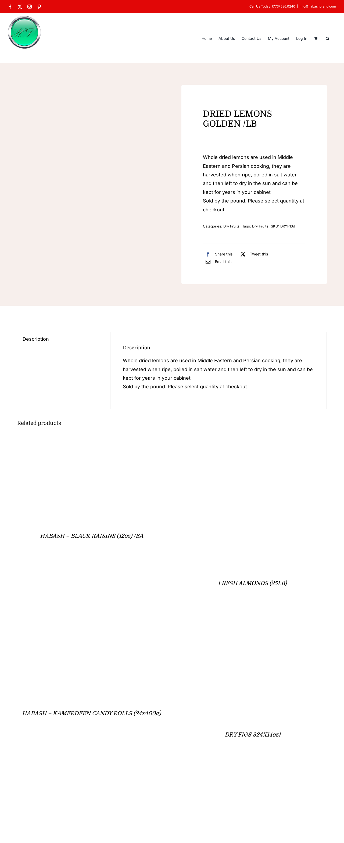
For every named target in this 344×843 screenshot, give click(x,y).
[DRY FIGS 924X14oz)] (235, 620)
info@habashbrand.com (318, 6)
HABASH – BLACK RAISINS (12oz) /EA (91, 536)
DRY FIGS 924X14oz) (252, 734)
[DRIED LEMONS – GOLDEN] (57, 115)
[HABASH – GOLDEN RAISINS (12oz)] (84, 771)
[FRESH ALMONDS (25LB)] (245, 441)
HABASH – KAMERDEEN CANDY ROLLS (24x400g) (91, 713)
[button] (327, 38)
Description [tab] (36, 339)
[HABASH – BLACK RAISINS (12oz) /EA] (84, 441)
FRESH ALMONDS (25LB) (252, 583)
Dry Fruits (231, 226)
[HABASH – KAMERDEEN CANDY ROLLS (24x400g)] (84, 620)
